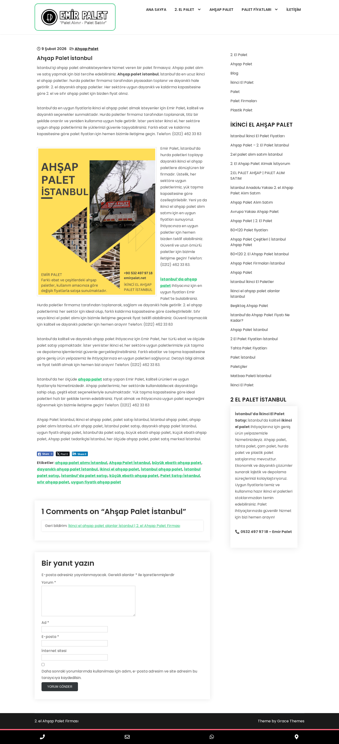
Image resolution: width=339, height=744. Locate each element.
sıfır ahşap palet (53, 482)
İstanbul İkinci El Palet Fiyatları (257, 136)
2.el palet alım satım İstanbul (256, 154)
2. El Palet (238, 54)
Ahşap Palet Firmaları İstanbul (257, 263)
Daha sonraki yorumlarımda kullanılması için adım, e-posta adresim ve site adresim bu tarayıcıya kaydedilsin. (119, 674)
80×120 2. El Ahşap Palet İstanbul (259, 254)
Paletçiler (238, 366)
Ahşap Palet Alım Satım (251, 202)
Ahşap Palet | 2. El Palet (251, 220)
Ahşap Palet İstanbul (129, 462)
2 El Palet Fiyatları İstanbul (254, 339)
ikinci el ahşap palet (119, 469)
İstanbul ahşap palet (161, 469)
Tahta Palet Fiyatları (248, 348)
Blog (234, 73)
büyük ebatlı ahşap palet (176, 462)
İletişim (293, 9)
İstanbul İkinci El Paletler (252, 281)
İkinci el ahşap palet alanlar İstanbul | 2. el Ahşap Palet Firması (124, 525)
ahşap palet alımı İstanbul (81, 462)
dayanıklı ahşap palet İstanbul (67, 469)
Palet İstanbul (242, 357)
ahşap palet (90, 379)
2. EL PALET (184, 9)
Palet (235, 91)
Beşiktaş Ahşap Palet (249, 305)
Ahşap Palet (86, 48)
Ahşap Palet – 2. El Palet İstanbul (259, 145)
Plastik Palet (241, 110)
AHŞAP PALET (221, 9)
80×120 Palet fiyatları (249, 230)
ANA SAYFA (156, 9)
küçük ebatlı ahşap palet (133, 475)
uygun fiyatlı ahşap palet (96, 482)
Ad (45, 622)
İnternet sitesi (54, 650)
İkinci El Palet (242, 82)
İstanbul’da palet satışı (84, 475)
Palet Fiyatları (256, 9)
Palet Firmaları (243, 101)
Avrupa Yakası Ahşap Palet (254, 211)
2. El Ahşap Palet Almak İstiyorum (260, 163)
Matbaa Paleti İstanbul (250, 375)
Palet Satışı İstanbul (180, 475)
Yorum (49, 582)
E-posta (50, 636)
